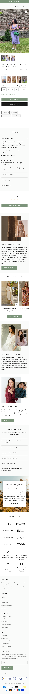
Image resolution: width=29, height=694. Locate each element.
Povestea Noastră (6, 616)
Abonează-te (7, 668)
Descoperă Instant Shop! (14, 1)
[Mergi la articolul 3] (13, 58)
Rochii (3, 597)
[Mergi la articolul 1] (3, 58)
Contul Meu (4, 635)
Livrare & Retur (5, 643)
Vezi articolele (8, 420)
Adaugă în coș (14, 99)
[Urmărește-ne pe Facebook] (2, 673)
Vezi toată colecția (14, 316)
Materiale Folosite (5, 619)
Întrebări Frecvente (6, 624)
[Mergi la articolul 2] (8, 58)
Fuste (2, 600)
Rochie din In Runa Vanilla (9, 309)
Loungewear (4, 602)
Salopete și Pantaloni (6, 605)
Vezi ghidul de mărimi (22, 86)
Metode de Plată (5, 641)
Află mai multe (14, 503)
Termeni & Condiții (6, 646)
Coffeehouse (21, 683)
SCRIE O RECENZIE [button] (14, 205)
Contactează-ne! (5, 627)
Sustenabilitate (5, 622)
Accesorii (3, 608)
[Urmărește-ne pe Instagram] (6, 673)
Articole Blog (4, 638)
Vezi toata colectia (9, 268)
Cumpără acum (14, 104)
